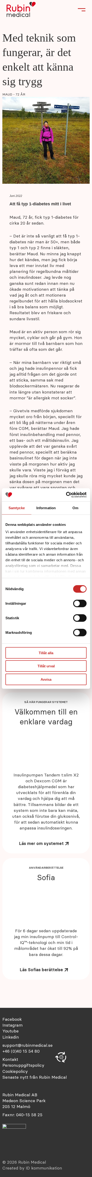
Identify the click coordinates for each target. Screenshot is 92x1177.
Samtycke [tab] (16, 508)
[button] (61, 1057)
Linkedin (10, 1037)
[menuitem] (36, 1059)
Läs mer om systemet (41, 843)
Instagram (12, 1025)
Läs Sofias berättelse (41, 969)
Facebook (12, 1019)
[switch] (80, 603)
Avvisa (46, 679)
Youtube (10, 1031)
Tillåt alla (46, 653)
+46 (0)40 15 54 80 (21, 1051)
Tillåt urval (46, 666)
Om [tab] (75, 508)
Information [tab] (46, 508)
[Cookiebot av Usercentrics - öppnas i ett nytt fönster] (66, 495)
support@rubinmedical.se (27, 1045)
